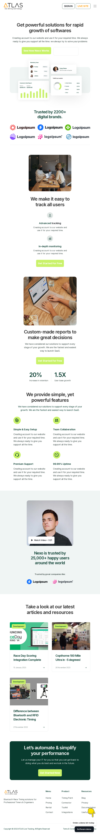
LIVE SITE (83, 6)
